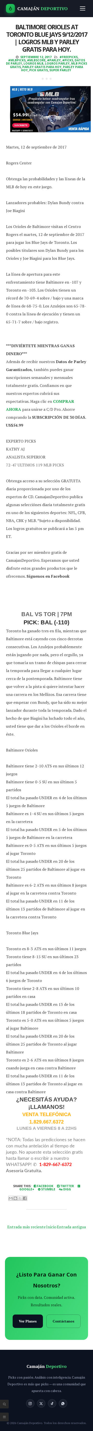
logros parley (57, 63)
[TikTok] (52, 1403)
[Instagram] (30, 1403)
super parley (60, 70)
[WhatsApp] (63, 1403)
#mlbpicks (17, 60)
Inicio (51, 1227)
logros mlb (33, 63)
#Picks (67, 60)
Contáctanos (63, 1321)
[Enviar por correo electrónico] (10, 1198)
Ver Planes (28, 1321)
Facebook (44, 1186)
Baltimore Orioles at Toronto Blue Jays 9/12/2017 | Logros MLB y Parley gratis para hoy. (46, 38)
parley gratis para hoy (42, 67)
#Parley (54, 60)
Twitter (67, 1186)
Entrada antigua (71, 1227)
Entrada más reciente (26, 1227)
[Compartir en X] (20, 1198)
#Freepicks (69, 57)
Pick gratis (38, 70)
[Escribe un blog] (15, 1198)
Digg (66, 1189)
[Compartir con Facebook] (24, 1198)
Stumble (47, 1189)
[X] (41, 1403)
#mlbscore (36, 60)
